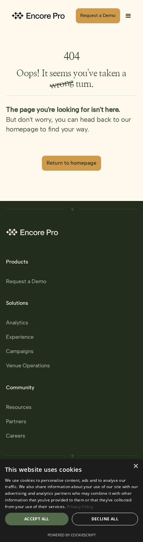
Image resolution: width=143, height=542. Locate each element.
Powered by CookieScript (72, 534)
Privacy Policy (80, 506)
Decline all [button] (104, 519)
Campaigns (20, 351)
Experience (20, 337)
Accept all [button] (36, 519)
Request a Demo (26, 281)
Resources (19, 407)
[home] (39, 16)
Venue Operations (28, 365)
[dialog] (71, 500)
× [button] (135, 466)
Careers (15, 436)
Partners (16, 421)
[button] (128, 15)
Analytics (17, 322)
